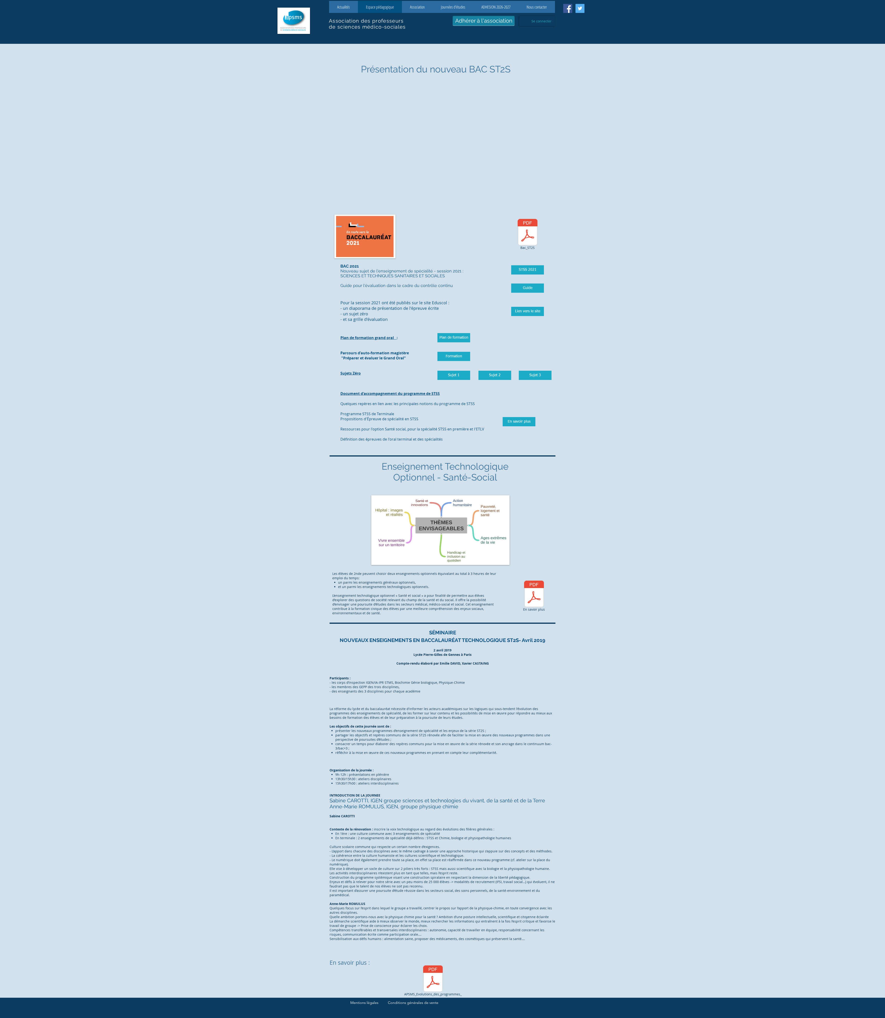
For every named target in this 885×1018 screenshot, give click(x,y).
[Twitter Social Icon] (579, 8)
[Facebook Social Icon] (567, 8)
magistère (399, 352)
